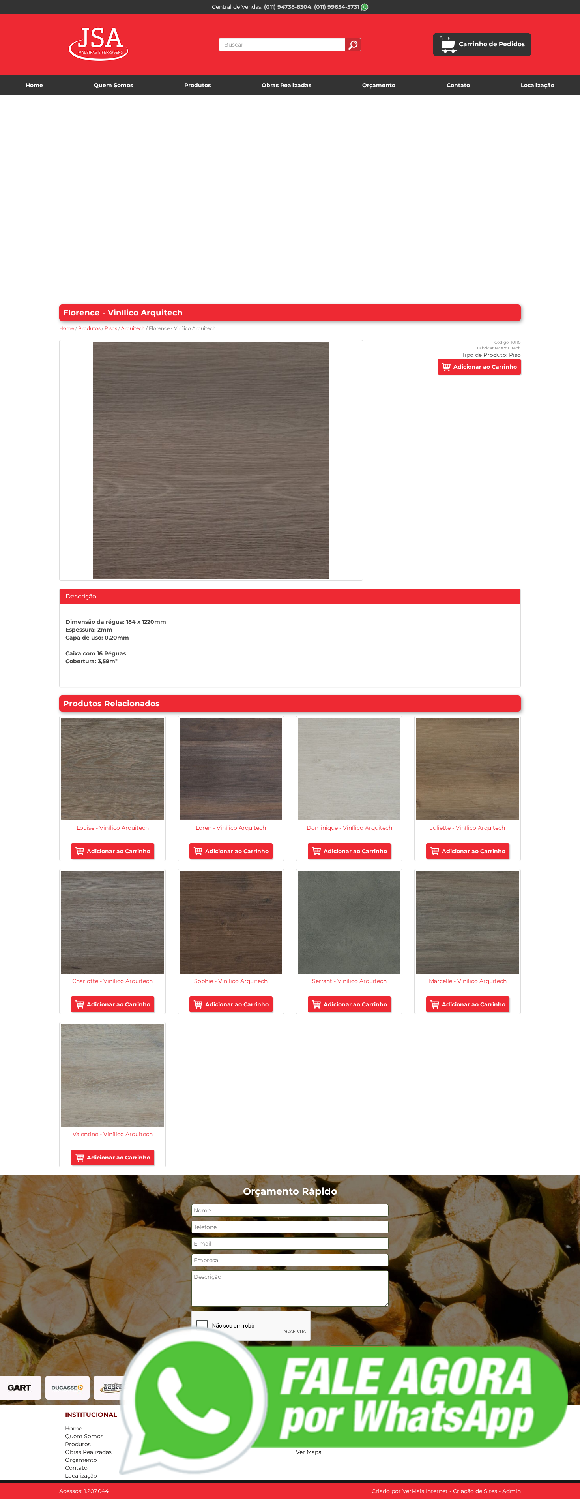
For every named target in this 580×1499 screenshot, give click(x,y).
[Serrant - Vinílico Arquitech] (349, 922)
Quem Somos (113, 85)
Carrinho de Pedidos (492, 44)
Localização (537, 85)
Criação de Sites (475, 1491)
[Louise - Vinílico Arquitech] (112, 769)
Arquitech (133, 328)
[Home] (98, 45)
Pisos (111, 328)
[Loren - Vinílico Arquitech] (231, 769)
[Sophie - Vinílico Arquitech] (231, 922)
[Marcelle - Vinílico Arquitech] (467, 922)
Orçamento (378, 85)
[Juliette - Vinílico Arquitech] (467, 769)
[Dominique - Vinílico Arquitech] (349, 769)
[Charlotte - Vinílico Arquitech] (112, 922)
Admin (511, 1491)
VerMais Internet (425, 1491)
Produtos (197, 85)
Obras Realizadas (286, 85)
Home (34, 85)
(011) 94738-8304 (287, 6)
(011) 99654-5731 (337, 6)
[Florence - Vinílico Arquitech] (211, 460)
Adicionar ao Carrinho (485, 366)
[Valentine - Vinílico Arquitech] (112, 1075)
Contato (458, 85)
